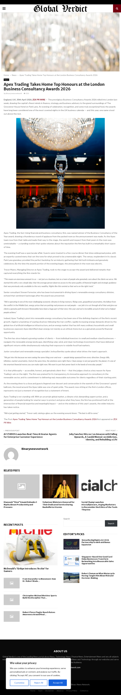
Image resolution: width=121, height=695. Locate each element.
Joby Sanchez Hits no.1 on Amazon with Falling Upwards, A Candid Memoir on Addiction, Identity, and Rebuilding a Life (93, 437)
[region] (38, 673)
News (6, 80)
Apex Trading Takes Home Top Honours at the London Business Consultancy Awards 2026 (55, 419)
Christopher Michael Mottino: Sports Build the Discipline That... (40, 596)
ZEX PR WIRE (38, 99)
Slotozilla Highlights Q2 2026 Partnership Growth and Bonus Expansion (96, 542)
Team (40, 691)
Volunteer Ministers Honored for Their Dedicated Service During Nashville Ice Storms (58, 504)
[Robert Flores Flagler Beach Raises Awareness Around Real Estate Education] (12, 616)
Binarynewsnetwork (14, 93)
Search (66, 518)
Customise (19, 682)
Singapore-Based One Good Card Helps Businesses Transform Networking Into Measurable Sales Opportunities (98, 560)
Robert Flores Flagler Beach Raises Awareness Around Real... (39, 613)
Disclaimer (49, 691)
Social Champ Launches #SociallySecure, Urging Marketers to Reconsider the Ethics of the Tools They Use (99, 506)
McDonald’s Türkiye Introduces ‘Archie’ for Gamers (26, 569)
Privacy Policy (71, 691)
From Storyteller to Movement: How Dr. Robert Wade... (39, 580)
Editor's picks (73, 534)
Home (32, 691)
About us (60, 691)
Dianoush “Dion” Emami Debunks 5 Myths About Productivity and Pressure (20, 504)
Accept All (58, 682)
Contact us (84, 691)
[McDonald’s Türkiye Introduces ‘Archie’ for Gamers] (31, 547)
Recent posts (13, 524)
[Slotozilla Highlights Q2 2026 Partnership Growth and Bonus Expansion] (71, 544)
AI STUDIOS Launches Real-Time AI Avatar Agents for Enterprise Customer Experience (30, 435)
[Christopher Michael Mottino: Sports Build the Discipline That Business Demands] (12, 599)
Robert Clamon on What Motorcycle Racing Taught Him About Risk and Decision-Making (98, 575)
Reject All (38, 682)
